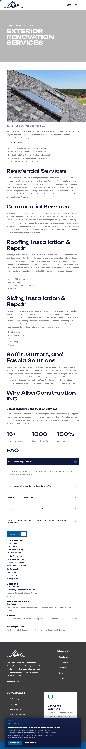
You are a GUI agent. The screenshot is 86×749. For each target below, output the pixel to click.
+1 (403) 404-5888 (14, 586)
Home (10, 25)
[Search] (64, 5)
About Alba (63, 657)
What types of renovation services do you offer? (30, 486)
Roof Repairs (12, 572)
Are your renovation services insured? (25, 509)
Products (62, 667)
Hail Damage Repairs (15, 569)
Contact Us (63, 678)
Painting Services (14, 578)
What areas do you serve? (20, 462)
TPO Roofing (12, 543)
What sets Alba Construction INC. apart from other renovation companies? (37, 521)
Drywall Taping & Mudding (17, 566)
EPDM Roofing (12, 546)
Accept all (14, 743)
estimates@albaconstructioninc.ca (21, 590)
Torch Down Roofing (15, 549)
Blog (61, 673)
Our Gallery (63, 662)
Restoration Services (15, 559)
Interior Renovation (14, 556)
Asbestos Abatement (15, 562)
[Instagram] (11, 687)
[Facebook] (7, 687)
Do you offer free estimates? (21, 497)
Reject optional (31, 743)
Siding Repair (12, 575)
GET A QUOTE (72, 5)
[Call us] (59, 5)
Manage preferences (50, 743)
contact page (30, 737)
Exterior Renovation (15, 553)
